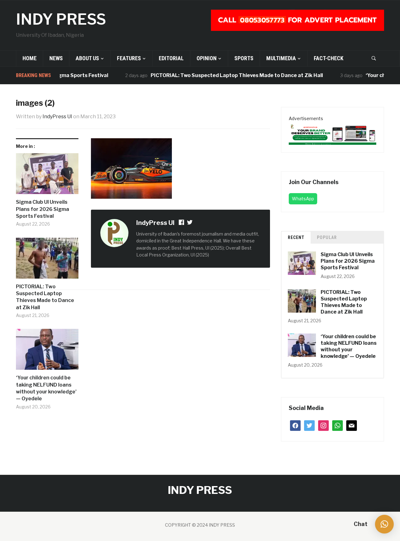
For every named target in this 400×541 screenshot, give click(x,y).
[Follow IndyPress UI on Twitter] (190, 223)
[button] (384, 524)
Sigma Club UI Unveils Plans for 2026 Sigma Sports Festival (42, 209)
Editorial (171, 58)
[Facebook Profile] (182, 223)
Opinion (207, 58)
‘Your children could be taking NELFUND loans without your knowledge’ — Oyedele (46, 388)
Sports (243, 58)
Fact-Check (328, 58)
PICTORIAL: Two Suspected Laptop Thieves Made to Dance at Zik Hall (227, 75)
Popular (327, 237)
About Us (87, 58)
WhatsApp (303, 198)
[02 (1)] (332, 133)
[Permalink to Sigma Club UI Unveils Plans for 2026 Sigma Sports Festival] (47, 176)
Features (129, 58)
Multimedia (281, 58)
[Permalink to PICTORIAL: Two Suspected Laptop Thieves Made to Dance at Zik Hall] (47, 260)
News (56, 58)
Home (29, 58)
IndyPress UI (57, 116)
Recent (296, 237)
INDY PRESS (61, 19)
